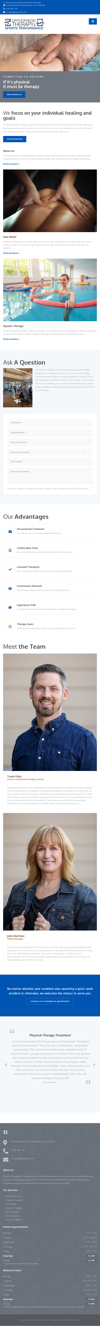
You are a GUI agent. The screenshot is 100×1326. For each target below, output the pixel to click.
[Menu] (93, 21)
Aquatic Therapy (13, 321)
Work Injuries (12, 1207)
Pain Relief (9, 232)
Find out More (10, 159)
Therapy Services (15, 90)
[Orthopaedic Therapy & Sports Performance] (24, 24)
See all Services (15, 134)
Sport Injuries (12, 1211)
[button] (6, 57)
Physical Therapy (14, 1195)
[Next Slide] (94, 1059)
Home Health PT (14, 1215)
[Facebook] (5, 1128)
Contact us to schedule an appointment (50, 997)
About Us (8, 146)
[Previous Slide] (6, 1059)
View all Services (14, 1191)
